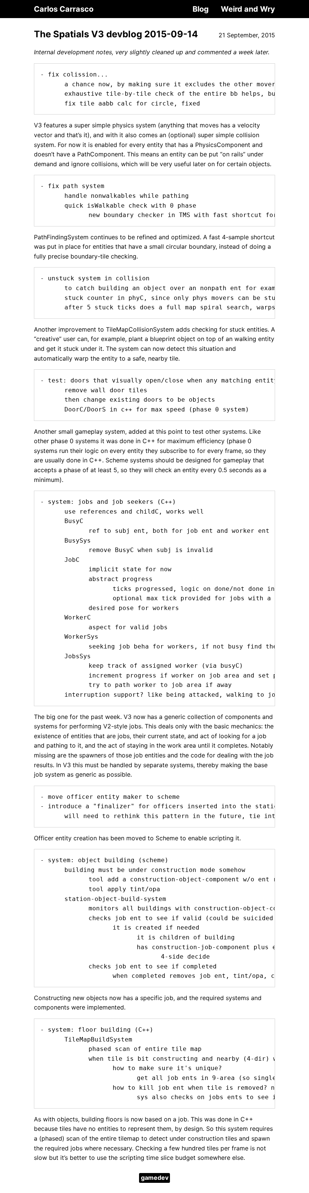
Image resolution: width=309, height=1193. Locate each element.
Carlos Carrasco (63, 9)
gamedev (154, 1177)
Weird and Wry (248, 9)
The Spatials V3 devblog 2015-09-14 (116, 34)
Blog (201, 9)
